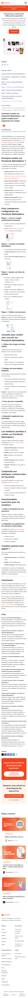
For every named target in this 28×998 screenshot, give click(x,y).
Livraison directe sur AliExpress (6, 954)
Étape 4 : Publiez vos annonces (9, 93)
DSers (2, 967)
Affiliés (3, 944)
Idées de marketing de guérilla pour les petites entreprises (14, 897)
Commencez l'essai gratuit (14, 774)
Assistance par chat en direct (20, 957)
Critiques (3, 941)
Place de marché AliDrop (19, 937)
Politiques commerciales (13, 482)
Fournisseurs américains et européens (18, 931)
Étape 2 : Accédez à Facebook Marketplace (12, 87)
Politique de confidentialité (6, 994)
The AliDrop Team (6, 129)
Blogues (3, 935)
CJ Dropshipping (5, 984)
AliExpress (3, 975)
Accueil (3, 105)
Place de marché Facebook (17, 442)
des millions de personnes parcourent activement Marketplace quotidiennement (15, 176)
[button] (26, 2)
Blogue (8, 105)
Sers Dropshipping (5, 964)
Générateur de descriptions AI (18, 945)
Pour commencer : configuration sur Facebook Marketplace (13, 78)
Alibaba (3, 978)
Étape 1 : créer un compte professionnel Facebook (11, 83)
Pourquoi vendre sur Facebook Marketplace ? (13, 74)
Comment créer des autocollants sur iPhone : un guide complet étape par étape (13, 866)
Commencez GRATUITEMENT (14, 796)
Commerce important (19, 529)
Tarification (4, 932)
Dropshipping (4, 981)
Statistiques (4, 938)
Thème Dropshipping (6, 958)
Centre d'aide (18, 953)
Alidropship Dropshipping (4, 971)
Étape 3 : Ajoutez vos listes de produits (11, 90)
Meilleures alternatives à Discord (14, 837)
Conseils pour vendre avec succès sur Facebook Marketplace (11, 97)
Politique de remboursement (22, 994)
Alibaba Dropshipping (6, 961)
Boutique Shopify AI (19, 941)
